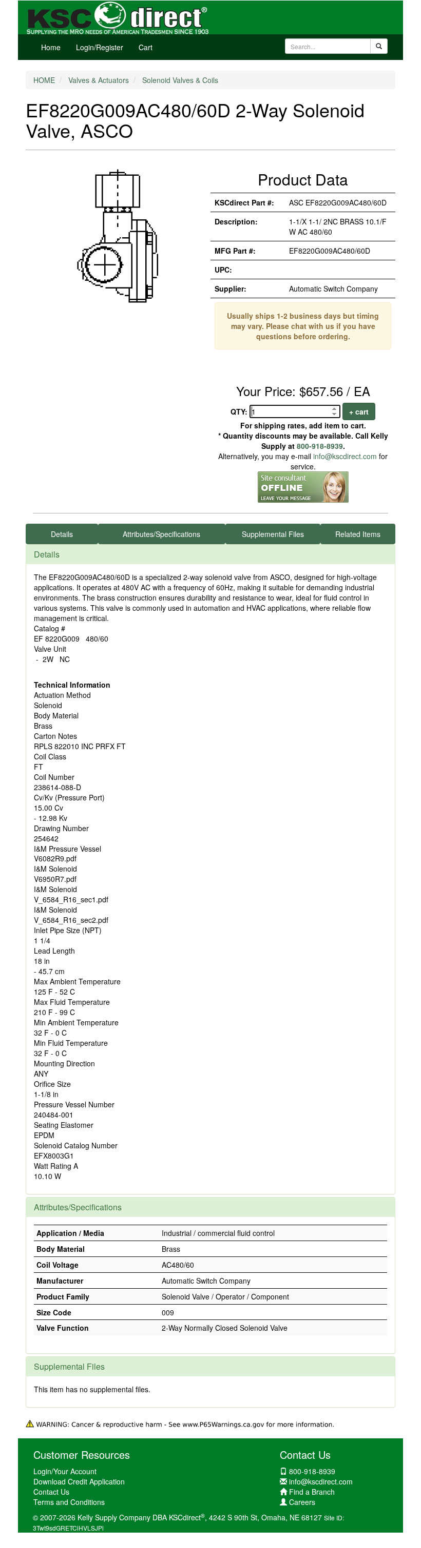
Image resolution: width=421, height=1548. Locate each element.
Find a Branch (312, 1492)
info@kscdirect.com (345, 456)
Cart (145, 47)
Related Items (357, 534)
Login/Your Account (65, 1471)
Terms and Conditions (69, 1502)
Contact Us (51, 1492)
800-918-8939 (320, 446)
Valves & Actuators (98, 80)
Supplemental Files (273, 534)
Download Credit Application (79, 1481)
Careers (302, 1502)
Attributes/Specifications (161, 534)
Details (62, 534)
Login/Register (99, 47)
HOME (44, 80)
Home (51, 47)
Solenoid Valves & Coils (180, 80)
